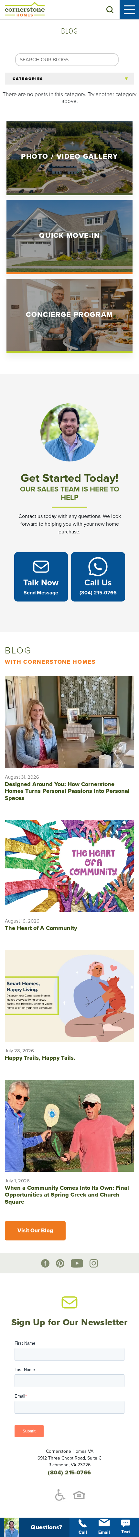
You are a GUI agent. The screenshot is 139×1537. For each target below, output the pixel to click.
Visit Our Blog (35, 1230)
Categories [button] (28, 78)
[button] (110, 9)
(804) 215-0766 (69, 1472)
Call (83, 1532)
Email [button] (104, 1532)
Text (125, 1531)
